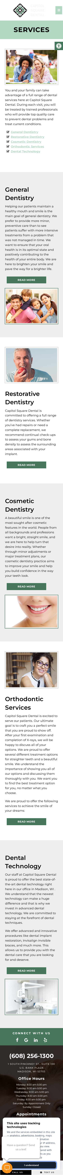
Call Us (17, 1172)
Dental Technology (25, 151)
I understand (31, 1165)
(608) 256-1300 (31, 1055)
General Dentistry (24, 132)
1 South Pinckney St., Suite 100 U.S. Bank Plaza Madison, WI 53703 (31, 1067)
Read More (26, 280)
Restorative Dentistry (27, 137)
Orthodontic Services (27, 146)
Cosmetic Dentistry (26, 142)
